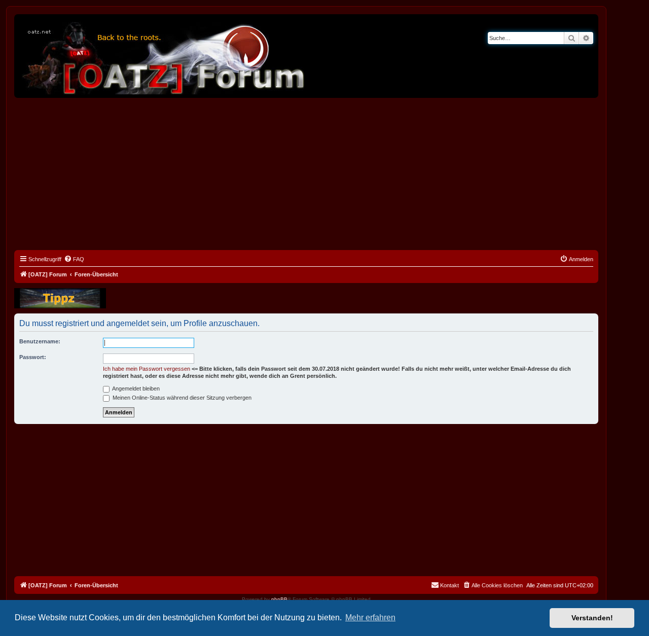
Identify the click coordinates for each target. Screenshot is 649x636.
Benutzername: (39, 341)
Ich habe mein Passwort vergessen (146, 369)
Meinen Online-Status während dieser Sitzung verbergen (181, 398)
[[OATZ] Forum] (164, 56)
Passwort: (32, 357)
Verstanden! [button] (592, 618)
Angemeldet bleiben (135, 388)
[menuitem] (74, 259)
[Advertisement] (306, 174)
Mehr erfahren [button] (370, 617)
